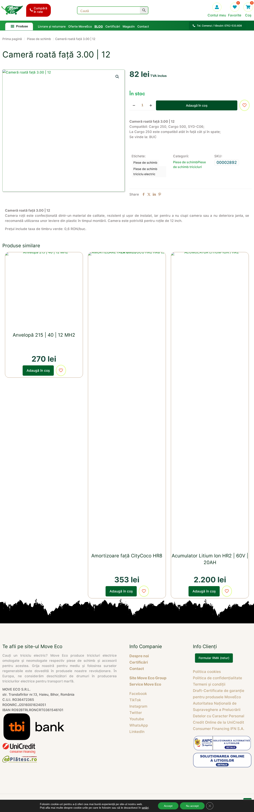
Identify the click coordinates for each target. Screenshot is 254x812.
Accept (168, 805)
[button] (117, 77)
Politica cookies (207, 671)
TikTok (135, 700)
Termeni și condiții (209, 684)
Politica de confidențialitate (217, 678)
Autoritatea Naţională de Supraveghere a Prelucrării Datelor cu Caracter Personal (218, 709)
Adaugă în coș (197, 105)
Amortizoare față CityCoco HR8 (126, 556)
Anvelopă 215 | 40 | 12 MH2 (44, 335)
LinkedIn (136, 731)
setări (145, 807)
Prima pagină (12, 39)
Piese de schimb (39, 39)
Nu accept (192, 805)
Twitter (135, 712)
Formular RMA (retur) (214, 658)
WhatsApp (138, 725)
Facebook (138, 693)
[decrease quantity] (133, 105)
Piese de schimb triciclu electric (145, 171)
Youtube (136, 719)
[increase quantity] (150, 105)
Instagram (138, 706)
